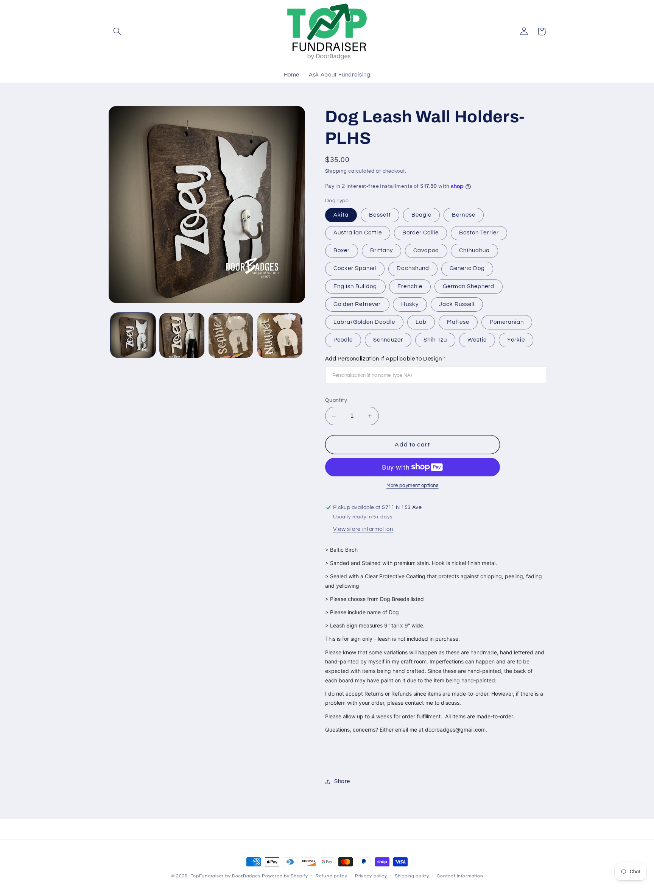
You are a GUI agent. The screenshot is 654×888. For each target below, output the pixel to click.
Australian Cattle (357, 233)
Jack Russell (457, 304)
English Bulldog (355, 286)
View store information (363, 529)
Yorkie (516, 340)
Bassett (380, 215)
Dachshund (413, 269)
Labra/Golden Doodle (364, 322)
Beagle (421, 215)
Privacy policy (371, 876)
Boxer (341, 250)
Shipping (336, 171)
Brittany (381, 250)
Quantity (336, 400)
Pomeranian (507, 322)
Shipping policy (412, 876)
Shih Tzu (435, 340)
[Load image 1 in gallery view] (133, 335)
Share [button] (342, 781)
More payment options (412, 485)
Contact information (460, 876)
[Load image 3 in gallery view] (231, 335)
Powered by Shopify (285, 876)
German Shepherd (469, 286)
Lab (421, 322)
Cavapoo (426, 250)
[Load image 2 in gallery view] (181, 335)
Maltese (458, 322)
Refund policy (331, 876)
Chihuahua (474, 250)
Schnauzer (388, 340)
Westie (477, 340)
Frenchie (409, 286)
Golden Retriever (357, 304)
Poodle (343, 340)
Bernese (463, 215)
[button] (117, 31)
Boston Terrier (479, 233)
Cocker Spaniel (355, 269)
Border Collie (420, 233)
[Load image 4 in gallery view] (279, 335)
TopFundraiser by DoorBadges (226, 876)
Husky (409, 304)
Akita (341, 215)
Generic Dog (467, 269)
